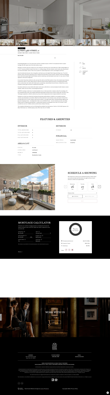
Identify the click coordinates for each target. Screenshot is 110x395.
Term (37, 231)
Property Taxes (66, 243)
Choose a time (71, 192)
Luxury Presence (44, 388)
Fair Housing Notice (40, 364)
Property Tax (39, 235)
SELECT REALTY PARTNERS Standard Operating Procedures (60, 364)
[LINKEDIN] (22, 383)
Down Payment (21, 235)
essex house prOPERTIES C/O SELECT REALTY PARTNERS (54, 363)
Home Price (20, 231)
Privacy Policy (74, 388)
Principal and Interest (68, 240)
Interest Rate (21, 239)
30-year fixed (39, 233)
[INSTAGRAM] (19, 383)
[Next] (99, 186)
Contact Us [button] (55, 322)
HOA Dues (38, 239)
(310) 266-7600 (55, 356)
